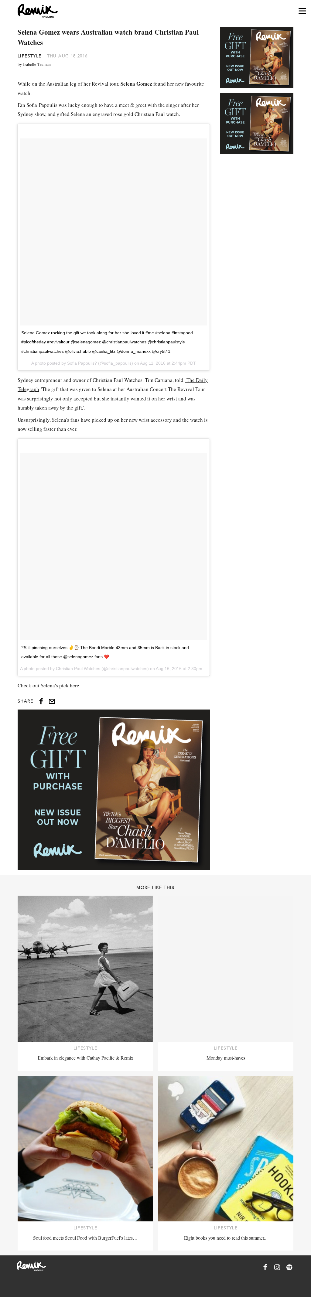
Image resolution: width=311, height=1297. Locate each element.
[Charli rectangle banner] (114, 790)
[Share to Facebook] (41, 701)
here (74, 685)
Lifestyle (30, 56)
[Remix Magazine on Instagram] (277, 1267)
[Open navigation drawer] (302, 11)
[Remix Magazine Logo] (38, 11)
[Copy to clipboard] (52, 701)
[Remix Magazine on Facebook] (265, 1267)
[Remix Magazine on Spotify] (289, 1267)
